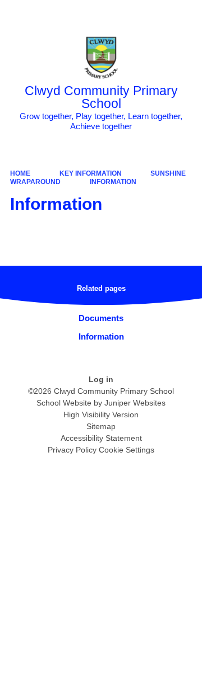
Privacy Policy (72, 449)
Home (20, 173)
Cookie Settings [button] (126, 449)
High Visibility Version (101, 414)
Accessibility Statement (101, 438)
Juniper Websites (135, 402)
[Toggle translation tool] (131, 14)
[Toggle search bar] (159, 14)
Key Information (90, 173)
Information (113, 181)
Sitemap (101, 426)
